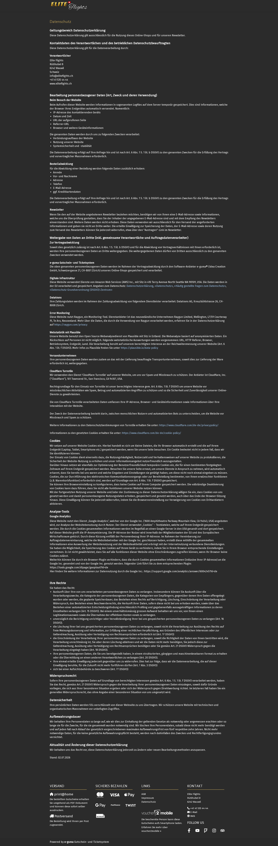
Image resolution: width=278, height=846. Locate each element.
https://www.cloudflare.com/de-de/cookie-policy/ (151, 433)
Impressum (147, 798)
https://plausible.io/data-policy (139, 347)
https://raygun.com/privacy (70, 324)
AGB (143, 794)
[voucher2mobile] (157, 812)
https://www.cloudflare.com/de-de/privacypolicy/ (188, 425)
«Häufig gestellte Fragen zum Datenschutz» (200, 285)
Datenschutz (148, 801)
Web (192, 816)
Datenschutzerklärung (139, 285)
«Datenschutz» (164, 285)
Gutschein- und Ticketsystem (86, 841)
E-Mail (193, 812)
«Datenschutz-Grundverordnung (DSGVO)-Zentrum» (81, 289)
